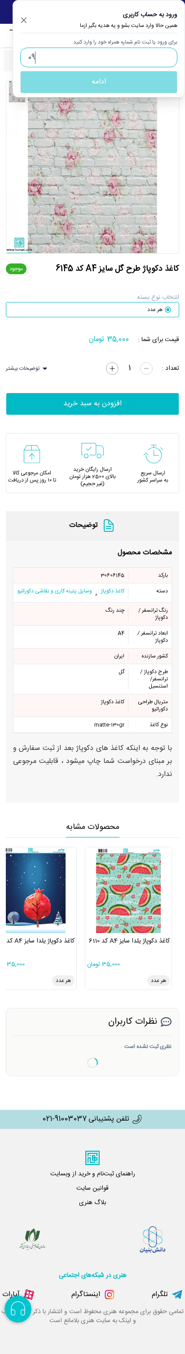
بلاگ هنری (92, 1202)
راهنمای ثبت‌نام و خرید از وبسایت (92, 1174)
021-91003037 (64, 1119)
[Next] (168, 167)
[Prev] (17, 167)
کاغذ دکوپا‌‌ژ (112, 591)
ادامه (99, 82)
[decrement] (146, 368)
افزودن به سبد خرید (92, 404)
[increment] (112, 368)
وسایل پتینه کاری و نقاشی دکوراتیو (55, 591)
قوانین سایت (92, 1188)
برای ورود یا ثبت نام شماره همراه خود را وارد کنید (125, 42)
